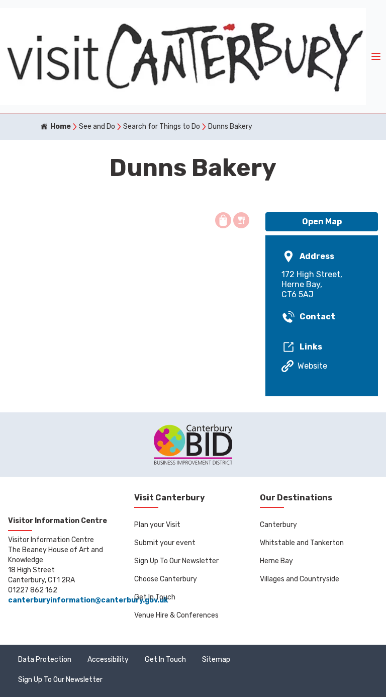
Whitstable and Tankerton (302, 543)
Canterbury (278, 524)
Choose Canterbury (165, 579)
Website (312, 366)
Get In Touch (154, 597)
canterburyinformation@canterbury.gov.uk (88, 600)
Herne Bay (276, 561)
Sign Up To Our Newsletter (176, 561)
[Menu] (376, 56)
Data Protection (44, 659)
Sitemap (216, 659)
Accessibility (108, 659)
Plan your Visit (157, 524)
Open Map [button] (322, 221)
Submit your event (165, 543)
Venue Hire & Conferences (176, 615)
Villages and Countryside (299, 579)
